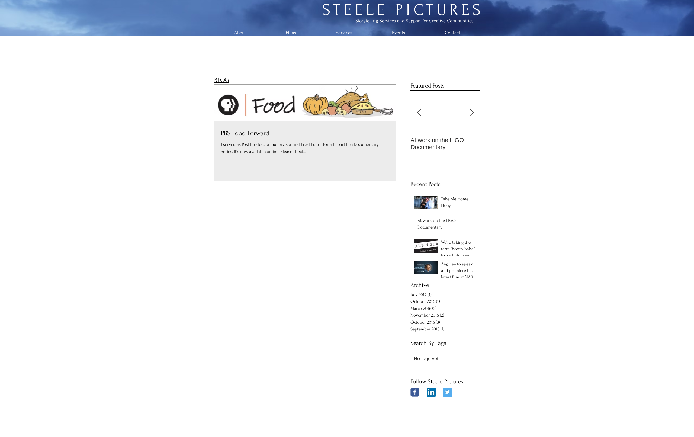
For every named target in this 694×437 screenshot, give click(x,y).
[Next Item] (471, 113)
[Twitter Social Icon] (447, 392)
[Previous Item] (419, 113)
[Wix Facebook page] (414, 392)
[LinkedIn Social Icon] (431, 392)
